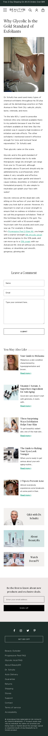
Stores (8, 693)
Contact (9, 703)
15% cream (25, 241)
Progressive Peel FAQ (15, 655)
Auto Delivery (11, 674)
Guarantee (10, 679)
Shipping (9, 689)
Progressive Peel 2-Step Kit (20, 231)
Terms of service (13, 707)
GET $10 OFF (24, 639)
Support (9, 698)
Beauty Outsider (13, 651)
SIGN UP (24, 608)
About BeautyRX (13, 665)
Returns (8, 684)
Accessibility (11, 712)
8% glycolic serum (33, 235)
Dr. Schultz (10, 670)
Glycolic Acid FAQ (13, 660)
